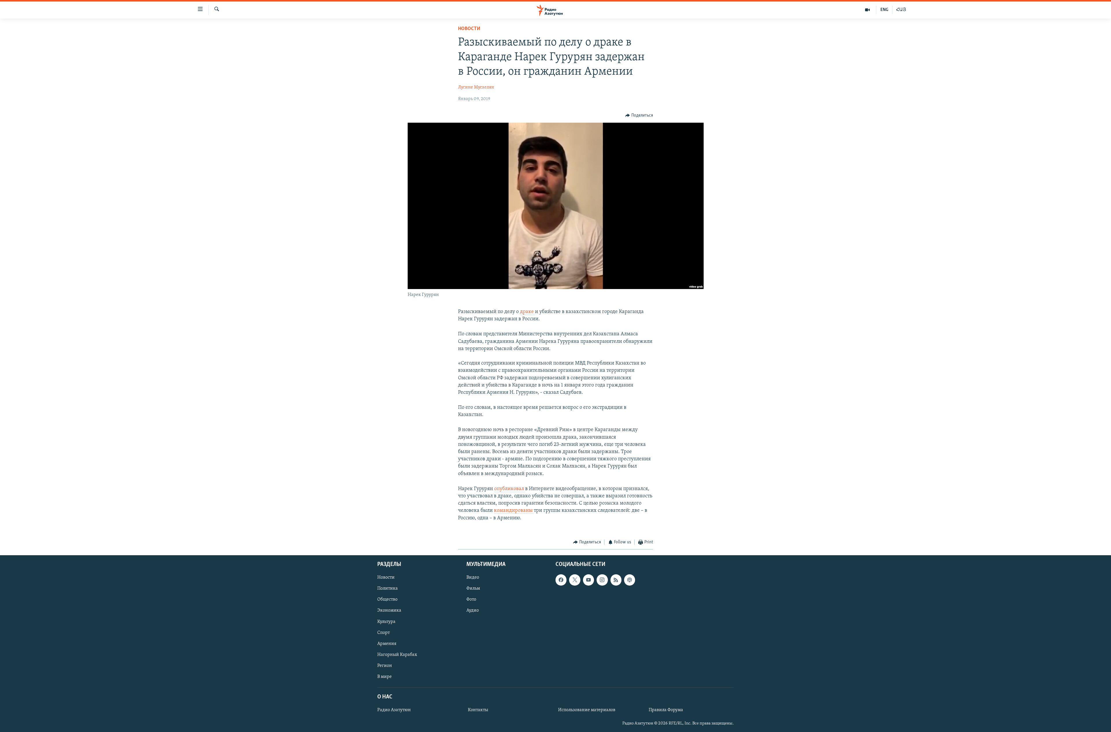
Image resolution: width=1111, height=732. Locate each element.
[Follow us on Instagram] (602, 580)
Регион (384, 665)
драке (527, 311)
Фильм (473, 588)
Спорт (383, 632)
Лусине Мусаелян (476, 87)
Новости (469, 29)
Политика (387, 588)
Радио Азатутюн (394, 710)
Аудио (472, 610)
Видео (472, 577)
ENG (884, 10)
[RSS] (615, 580)
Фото (471, 599)
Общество (387, 599)
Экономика (389, 610)
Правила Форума (666, 710)
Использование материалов (586, 710)
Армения (386, 643)
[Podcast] (629, 580)
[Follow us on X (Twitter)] (574, 580)
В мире (384, 676)
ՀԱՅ (901, 10)
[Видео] (867, 10)
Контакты (478, 710)
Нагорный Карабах (397, 654)
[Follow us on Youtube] (588, 580)
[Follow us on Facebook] (561, 580)
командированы (514, 510)
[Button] (639, 115)
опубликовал (509, 489)
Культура (386, 621)
